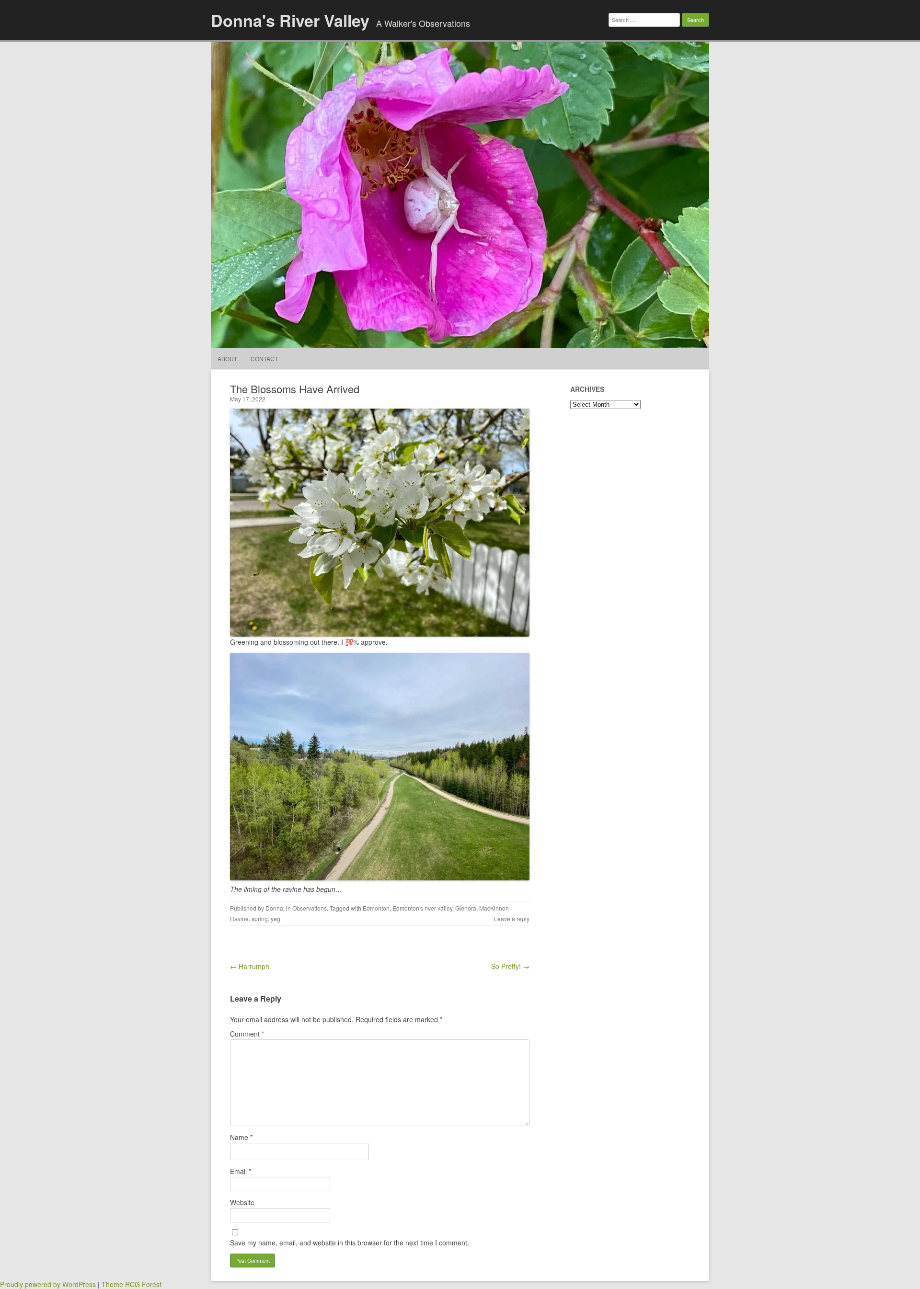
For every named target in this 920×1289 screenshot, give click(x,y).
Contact (264, 358)
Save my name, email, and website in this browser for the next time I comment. (349, 1242)
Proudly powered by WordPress (48, 1284)
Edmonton (376, 908)
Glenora (465, 908)
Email (240, 1171)
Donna (274, 908)
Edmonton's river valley (422, 908)
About (227, 358)
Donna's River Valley (290, 20)
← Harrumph (249, 966)
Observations (309, 908)
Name (241, 1137)
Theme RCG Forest (131, 1284)
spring (260, 918)
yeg (275, 918)
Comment (247, 1033)
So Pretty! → (510, 966)
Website (242, 1202)
